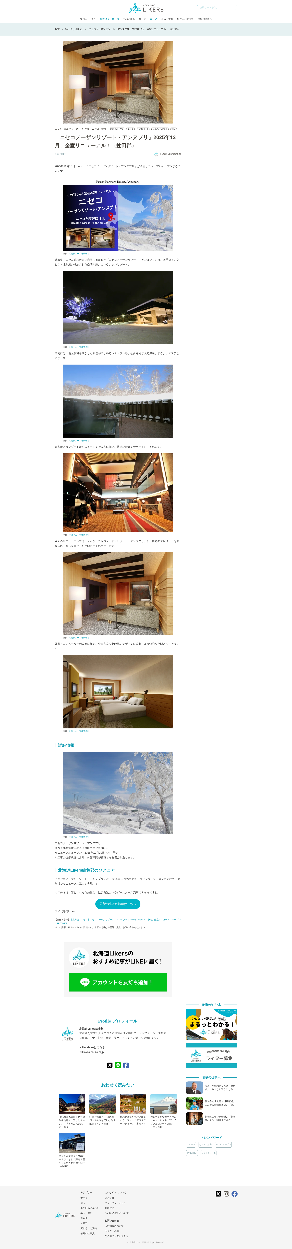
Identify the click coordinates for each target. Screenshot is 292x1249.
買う (93, 18)
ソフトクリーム (208, 1153)
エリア (153, 18)
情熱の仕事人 (205, 18)
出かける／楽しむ (109, 18)
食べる (83, 18)
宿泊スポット (143, 129)
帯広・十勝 (167, 18)
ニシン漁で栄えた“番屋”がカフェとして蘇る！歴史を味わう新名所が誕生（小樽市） (72, 1161)
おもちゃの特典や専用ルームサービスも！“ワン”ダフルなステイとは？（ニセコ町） (163, 1122)
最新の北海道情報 (160, 129)
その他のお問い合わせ (116, 1236)
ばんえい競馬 (205, 1144)
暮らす (142, 18)
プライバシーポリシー (116, 1203)
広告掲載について (114, 1226)
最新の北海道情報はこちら (118, 904)
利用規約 (109, 1208)
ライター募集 (112, 1231)
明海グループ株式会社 (79, 253)
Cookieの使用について (117, 1213)
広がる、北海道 (185, 18)
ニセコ (130, 129)
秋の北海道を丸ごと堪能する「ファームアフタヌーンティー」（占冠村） (133, 1120)
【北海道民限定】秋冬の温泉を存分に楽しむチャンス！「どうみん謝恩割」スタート (72, 1122)
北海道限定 (192, 1153)
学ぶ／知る (129, 18)
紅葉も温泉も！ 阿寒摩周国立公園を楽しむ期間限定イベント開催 (102, 1120)
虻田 (173, 129)
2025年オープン (117, 129)
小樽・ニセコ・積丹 (95, 128)
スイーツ (191, 1144)
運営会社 (109, 1197)
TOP (57, 29)
